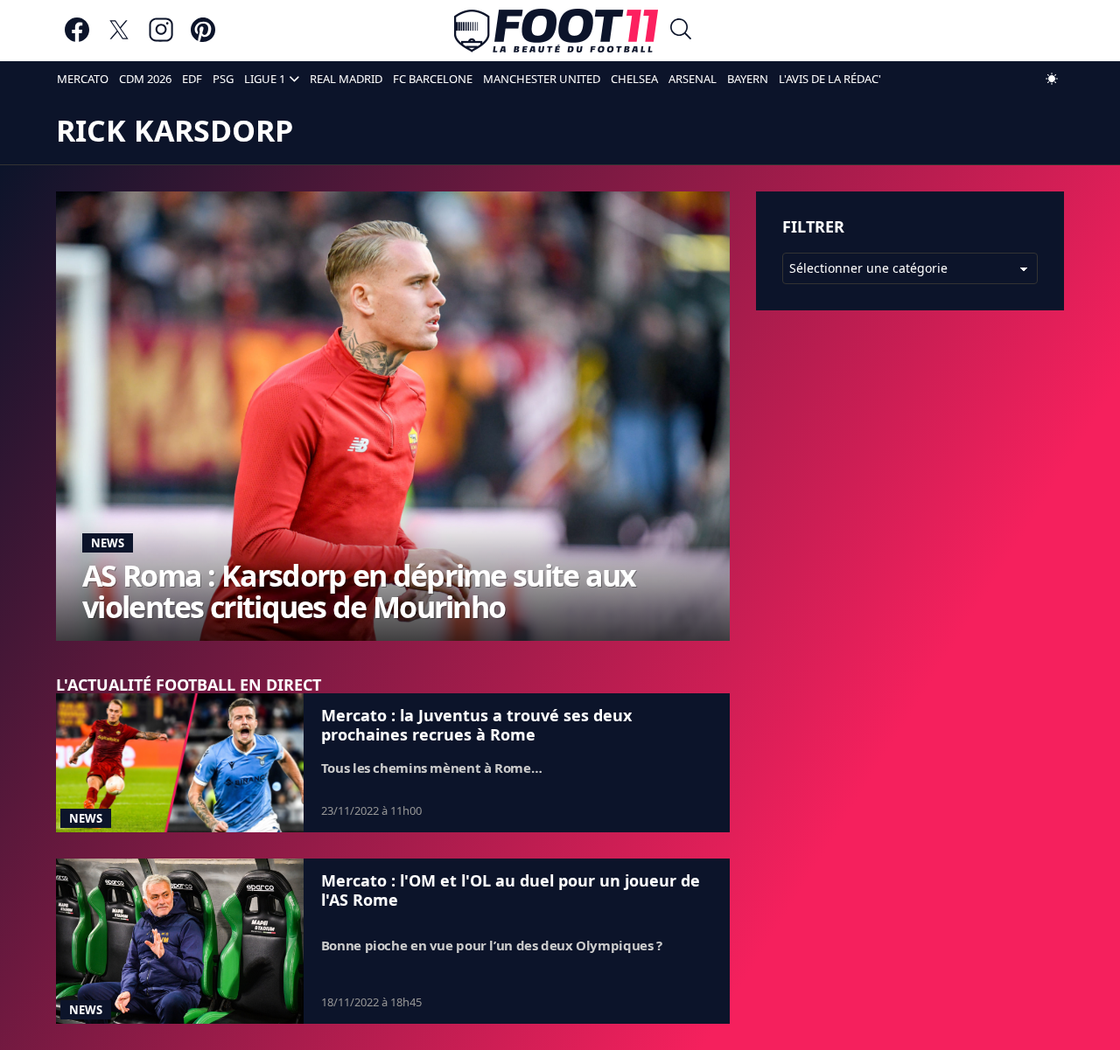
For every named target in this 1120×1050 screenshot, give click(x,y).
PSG (223, 79)
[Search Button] (681, 31)
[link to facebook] (77, 38)
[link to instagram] (161, 38)
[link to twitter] (119, 38)
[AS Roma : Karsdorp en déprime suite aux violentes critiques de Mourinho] (393, 415)
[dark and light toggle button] (1052, 78)
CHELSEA (634, 79)
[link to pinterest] (203, 38)
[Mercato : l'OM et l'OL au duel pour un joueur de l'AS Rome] (180, 941)
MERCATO (82, 79)
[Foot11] (556, 30)
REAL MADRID (346, 79)
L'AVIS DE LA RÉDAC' (830, 79)
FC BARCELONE (432, 79)
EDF (192, 79)
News (107, 543)
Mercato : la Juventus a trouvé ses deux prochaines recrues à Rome (476, 725)
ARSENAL (692, 79)
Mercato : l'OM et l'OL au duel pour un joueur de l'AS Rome (510, 890)
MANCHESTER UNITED (541, 79)
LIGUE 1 (264, 79)
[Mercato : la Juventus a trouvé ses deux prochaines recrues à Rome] (180, 762)
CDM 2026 (145, 79)
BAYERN (747, 79)
